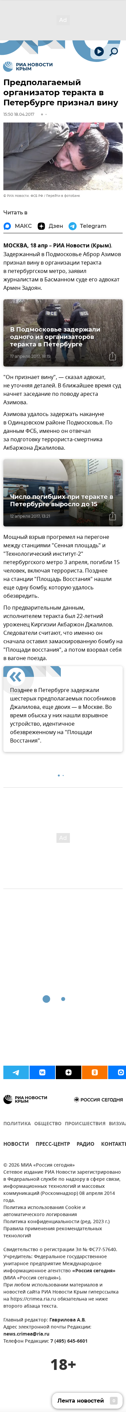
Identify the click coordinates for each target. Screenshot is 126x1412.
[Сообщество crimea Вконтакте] (42, 1072)
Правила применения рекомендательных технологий (52, 1232)
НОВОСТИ (16, 1145)
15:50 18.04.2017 (18, 114)
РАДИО (85, 1145)
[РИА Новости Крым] (27, 66)
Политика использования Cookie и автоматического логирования (44, 1211)
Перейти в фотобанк (63, 195)
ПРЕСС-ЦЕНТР (53, 1145)
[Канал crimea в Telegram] (16, 1072)
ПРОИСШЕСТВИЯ (85, 1124)
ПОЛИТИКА (17, 1124)
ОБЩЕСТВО (47, 1124)
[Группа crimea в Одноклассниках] (95, 1072)
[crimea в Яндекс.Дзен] (68, 1072)
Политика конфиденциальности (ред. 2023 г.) (56, 1222)
